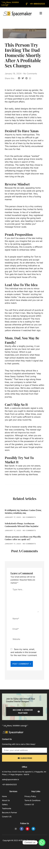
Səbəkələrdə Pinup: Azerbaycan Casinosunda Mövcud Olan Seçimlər (21, 524)
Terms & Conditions (32, 800)
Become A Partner (9, 812)
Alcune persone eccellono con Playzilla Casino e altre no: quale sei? (23, 538)
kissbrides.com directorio (17, 355)
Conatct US (6, 816)
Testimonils (6, 808)
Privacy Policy (30, 796)
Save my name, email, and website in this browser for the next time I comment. (24, 652)
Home (4, 796)
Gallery (5, 804)
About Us (6, 800)
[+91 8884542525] (27, 4)
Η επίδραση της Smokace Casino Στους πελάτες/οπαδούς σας (23, 511)
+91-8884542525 (9, 784)
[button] (41, 13)
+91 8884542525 (37, 4)
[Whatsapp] (42, 842)
